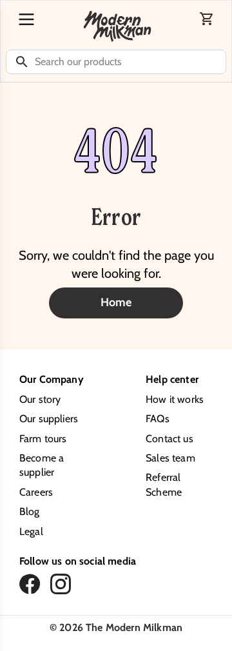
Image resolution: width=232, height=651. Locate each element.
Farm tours (43, 438)
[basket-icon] (207, 18)
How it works (175, 399)
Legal (31, 531)
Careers (36, 492)
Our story (40, 399)
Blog (29, 511)
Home (116, 302)
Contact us (169, 438)
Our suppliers (48, 419)
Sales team (170, 458)
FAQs (157, 419)
